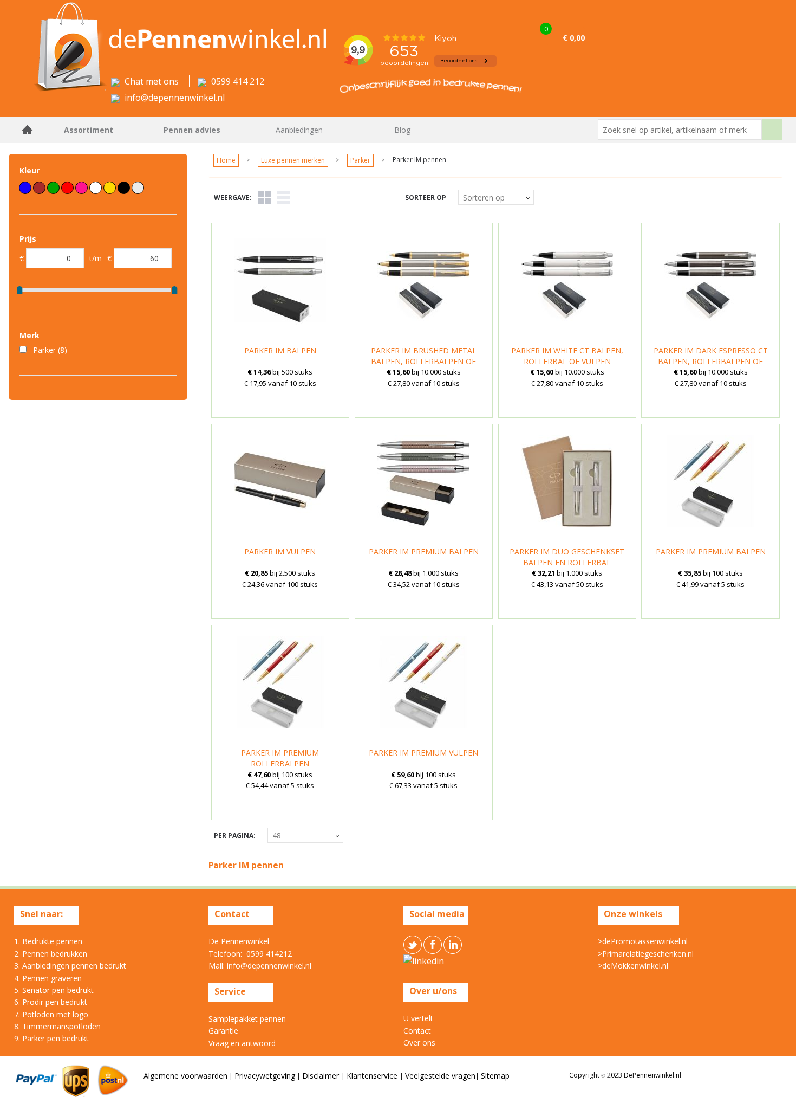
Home (27, 130)
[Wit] (95, 187)
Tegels (264, 197)
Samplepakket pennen (247, 1019)
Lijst (283, 197)
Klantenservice (373, 1075)
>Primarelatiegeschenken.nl (646, 954)
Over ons (419, 1042)
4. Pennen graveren (48, 978)
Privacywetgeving (264, 1075)
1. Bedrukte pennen (48, 941)
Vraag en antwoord (242, 1043)
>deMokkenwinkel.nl (633, 965)
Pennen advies (192, 130)
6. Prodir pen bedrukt (50, 1002)
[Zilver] (137, 187)
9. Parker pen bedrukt (51, 1038)
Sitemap (495, 1075)
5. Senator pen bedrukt (54, 990)
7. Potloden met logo (51, 1014)
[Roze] (81, 187)
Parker (360, 160)
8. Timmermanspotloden (57, 1026)
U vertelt (418, 1018)
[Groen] (53, 187)
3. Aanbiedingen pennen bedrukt (70, 965)
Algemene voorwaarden (185, 1075)
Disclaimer (321, 1075)
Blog (402, 130)
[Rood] (67, 187)
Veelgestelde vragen (440, 1075)
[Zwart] (123, 187)
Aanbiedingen (299, 130)
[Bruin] (39, 187)
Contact (417, 1030)
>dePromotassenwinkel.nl (643, 941)
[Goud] (109, 187)
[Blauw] (25, 187)
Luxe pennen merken (293, 160)
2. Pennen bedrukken (50, 954)
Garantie (223, 1030)
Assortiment (88, 130)
